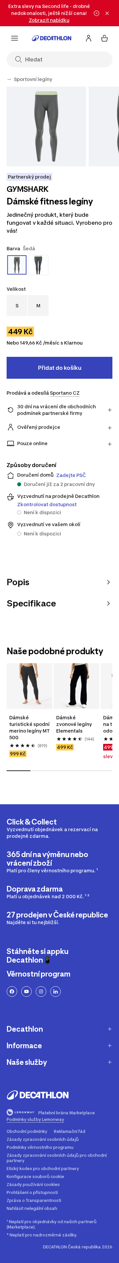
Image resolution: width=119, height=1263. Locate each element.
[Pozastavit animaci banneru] (96, 13)
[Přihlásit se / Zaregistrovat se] (89, 38)
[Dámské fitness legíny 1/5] (46, 126)
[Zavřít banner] (107, 13)
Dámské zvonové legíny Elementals (74, 724)
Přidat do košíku (59, 367)
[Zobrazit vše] (9, 79)
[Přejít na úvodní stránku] (51, 38)
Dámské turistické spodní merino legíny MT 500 (29, 727)
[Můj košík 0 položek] (104, 38)
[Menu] (14, 38)
